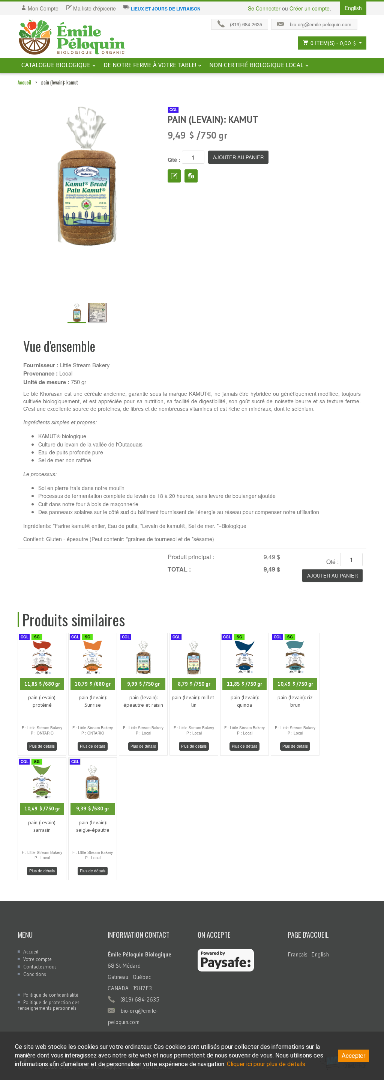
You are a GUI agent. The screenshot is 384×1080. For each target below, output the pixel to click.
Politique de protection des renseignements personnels (49, 1005)
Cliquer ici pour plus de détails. (266, 1064)
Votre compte (37, 959)
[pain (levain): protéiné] (42, 657)
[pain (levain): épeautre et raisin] (143, 657)
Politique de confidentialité (50, 995)
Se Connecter (264, 8)
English (320, 954)
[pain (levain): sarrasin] (42, 781)
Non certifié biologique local (256, 65)
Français (298, 954)
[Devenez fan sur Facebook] (363, 22)
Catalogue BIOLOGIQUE (55, 65)
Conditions (34, 974)
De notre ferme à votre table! (150, 65)
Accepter (353, 1055)
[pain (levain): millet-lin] (194, 657)
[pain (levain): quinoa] (244, 657)
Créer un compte (310, 8)
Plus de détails (42, 746)
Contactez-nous (40, 967)
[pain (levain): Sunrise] (93, 657)
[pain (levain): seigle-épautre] (93, 781)
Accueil (24, 82)
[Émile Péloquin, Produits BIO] (72, 37)
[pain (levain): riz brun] (295, 657)
